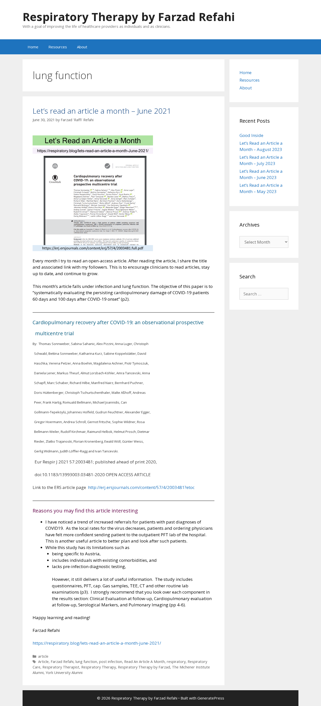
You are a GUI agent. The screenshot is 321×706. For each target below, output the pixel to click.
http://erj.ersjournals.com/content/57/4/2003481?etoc (141, 487)
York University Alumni (64, 672)
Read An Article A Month (144, 661)
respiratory (176, 661)
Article (43, 661)
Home (33, 46)
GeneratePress (210, 697)
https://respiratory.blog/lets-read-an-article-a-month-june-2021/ (97, 643)
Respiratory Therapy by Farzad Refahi (129, 16)
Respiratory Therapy (98, 667)
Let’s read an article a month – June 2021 (102, 111)
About (82, 46)
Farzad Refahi (62, 661)
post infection (110, 661)
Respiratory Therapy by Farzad (144, 667)
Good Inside (251, 135)
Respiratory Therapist (60, 667)
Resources (57, 46)
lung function (86, 661)
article (43, 656)
